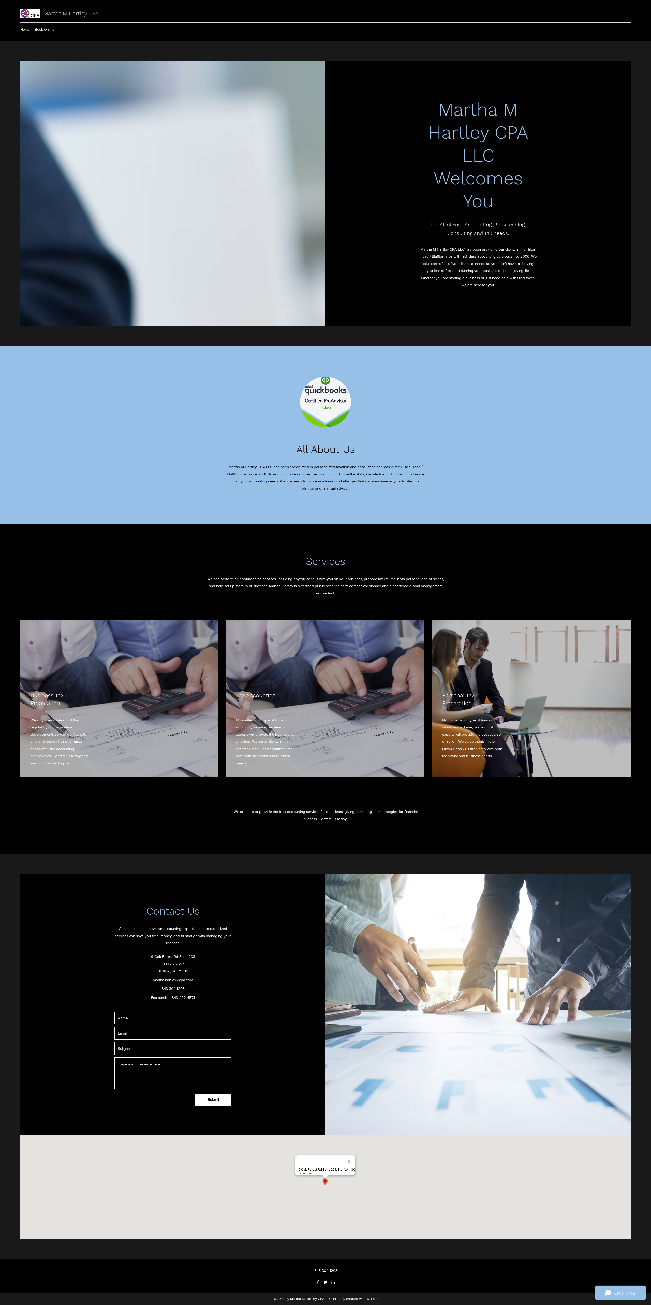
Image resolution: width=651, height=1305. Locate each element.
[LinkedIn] (333, 1282)
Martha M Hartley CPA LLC (76, 13)
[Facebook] (317, 1282)
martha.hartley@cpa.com (173, 980)
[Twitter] (325, 1282)
